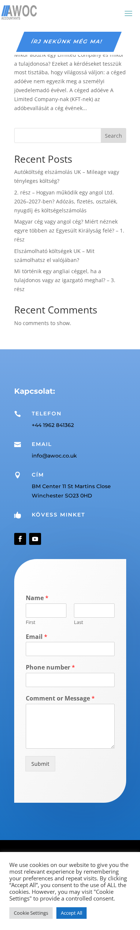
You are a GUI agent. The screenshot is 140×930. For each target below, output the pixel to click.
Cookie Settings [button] (31, 912)
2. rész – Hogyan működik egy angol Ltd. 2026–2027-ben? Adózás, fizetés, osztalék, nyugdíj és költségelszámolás (66, 201)
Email (36, 637)
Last (78, 622)
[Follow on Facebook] (20, 539)
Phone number (50, 667)
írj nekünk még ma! (67, 41)
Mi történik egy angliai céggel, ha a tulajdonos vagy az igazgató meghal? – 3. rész (64, 280)
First (30, 622)
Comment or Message (60, 698)
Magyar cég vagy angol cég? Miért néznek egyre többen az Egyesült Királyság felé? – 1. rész (69, 230)
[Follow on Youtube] (35, 539)
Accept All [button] (71, 912)
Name (37, 598)
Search (113, 135)
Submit (40, 763)
